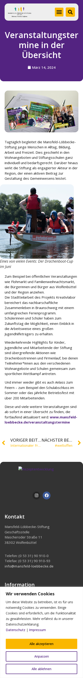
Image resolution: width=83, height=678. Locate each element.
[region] (41, 632)
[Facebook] (46, 495)
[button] (59, 12)
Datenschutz (15, 630)
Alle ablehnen (41, 669)
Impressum (37, 630)
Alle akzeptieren (41, 644)
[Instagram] (36, 495)
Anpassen (41, 656)
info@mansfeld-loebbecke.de (29, 566)
